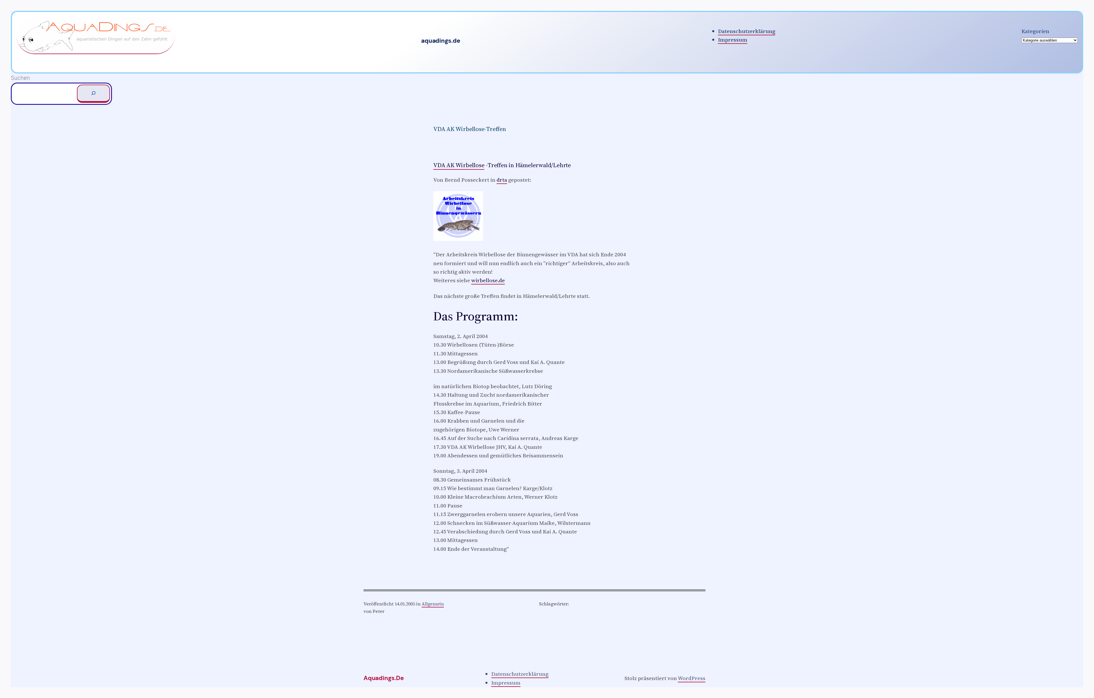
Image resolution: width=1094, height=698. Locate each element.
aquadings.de (440, 41)
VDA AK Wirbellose (458, 165)
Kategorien (1035, 31)
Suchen (20, 78)
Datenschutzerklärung (746, 31)
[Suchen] (93, 94)
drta (502, 179)
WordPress (691, 678)
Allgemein (433, 604)
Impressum (732, 39)
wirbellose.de (488, 280)
